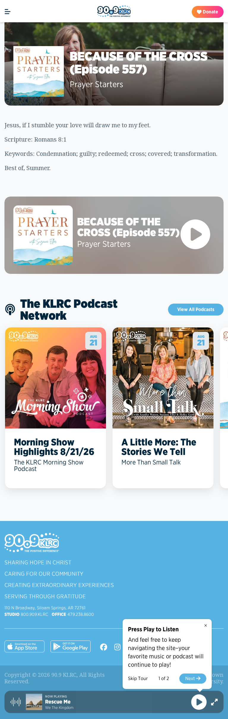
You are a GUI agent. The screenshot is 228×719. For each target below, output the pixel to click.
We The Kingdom (59, 707)
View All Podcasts (195, 309)
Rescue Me (58, 701)
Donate (210, 12)
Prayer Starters (96, 84)
